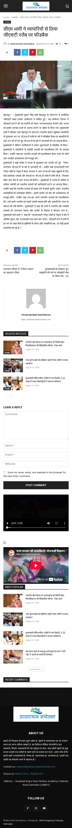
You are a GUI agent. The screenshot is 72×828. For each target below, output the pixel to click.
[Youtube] (44, 808)
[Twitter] (25, 52)
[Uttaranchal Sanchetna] (5, 43)
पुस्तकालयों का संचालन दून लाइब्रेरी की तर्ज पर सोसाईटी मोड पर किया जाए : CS (54, 273)
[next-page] (11, 396)
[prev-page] (5, 396)
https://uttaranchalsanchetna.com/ (36, 319)
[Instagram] (36, 808)
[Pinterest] (32, 52)
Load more (35, 669)
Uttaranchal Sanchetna (22, 43)
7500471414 (21, 773)
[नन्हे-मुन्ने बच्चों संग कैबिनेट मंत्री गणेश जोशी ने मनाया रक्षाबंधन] (13, 365)
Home (6, 17)
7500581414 (36, 773)
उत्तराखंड (14, 17)
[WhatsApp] (40, 52)
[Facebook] (17, 52)
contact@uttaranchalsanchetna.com (35, 766)
